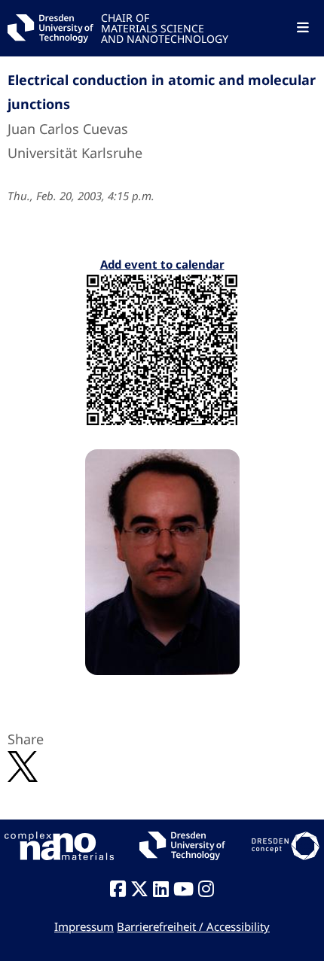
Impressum (84, 926)
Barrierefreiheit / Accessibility (193, 926)
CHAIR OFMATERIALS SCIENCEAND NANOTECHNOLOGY (164, 27)
